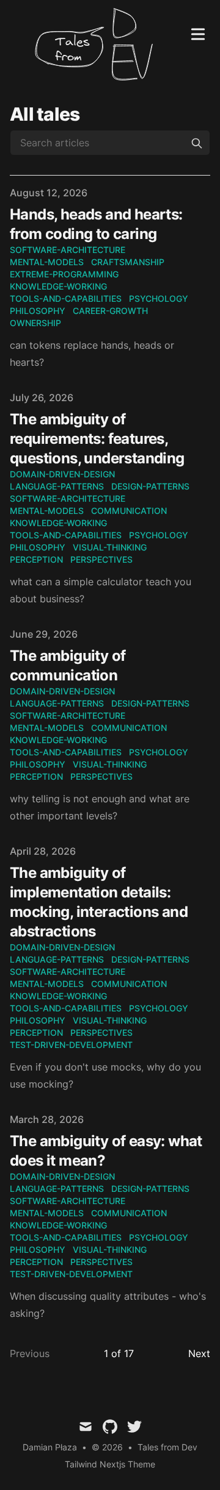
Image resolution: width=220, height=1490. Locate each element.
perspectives (101, 559)
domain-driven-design (62, 474)
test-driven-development (71, 1044)
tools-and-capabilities (66, 298)
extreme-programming (64, 274)
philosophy (37, 310)
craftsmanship (127, 262)
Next (199, 1353)
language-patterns (57, 486)
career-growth (110, 310)
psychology (158, 298)
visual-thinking (110, 547)
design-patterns (150, 486)
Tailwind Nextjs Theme (110, 1464)
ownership (35, 323)
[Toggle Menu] (198, 31)
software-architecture (67, 249)
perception (36, 559)
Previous (30, 1353)
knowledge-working (58, 286)
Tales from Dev (167, 1447)
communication (129, 510)
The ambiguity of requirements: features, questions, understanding (97, 438)
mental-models (47, 262)
